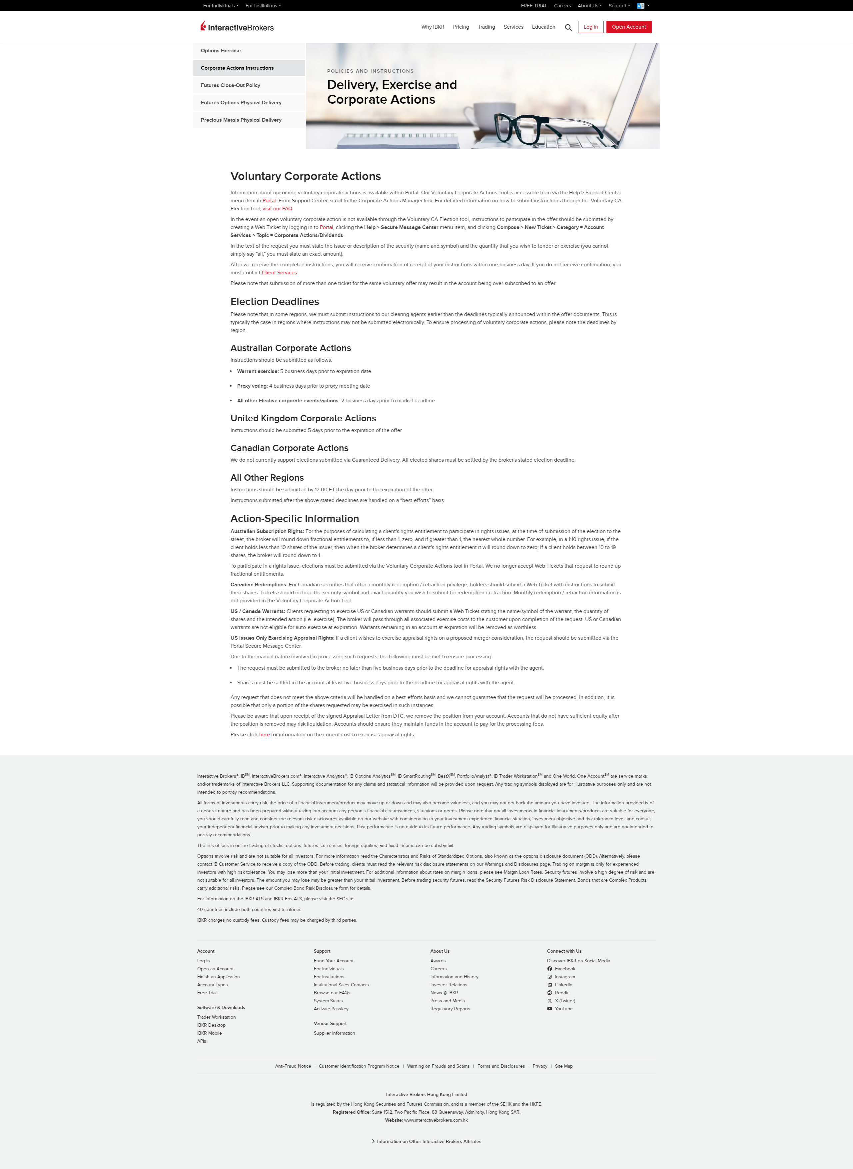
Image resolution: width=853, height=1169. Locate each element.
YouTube (563, 1009)
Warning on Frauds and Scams (438, 1066)
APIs (201, 1041)
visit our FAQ (277, 208)
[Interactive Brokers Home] (237, 25)
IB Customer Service (235, 864)
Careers (562, 6)
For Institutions (261, 6)
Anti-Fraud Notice (293, 1066)
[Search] (568, 27)
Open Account (629, 27)
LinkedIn (563, 985)
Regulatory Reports (450, 1009)
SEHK (505, 1104)
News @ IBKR (444, 993)
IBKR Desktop (211, 1025)
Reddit (561, 993)
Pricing (461, 27)
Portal (269, 200)
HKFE (535, 1104)
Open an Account (215, 969)
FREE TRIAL (534, 6)
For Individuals (219, 6)
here (264, 734)
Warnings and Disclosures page (517, 864)
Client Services (279, 272)
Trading (486, 27)
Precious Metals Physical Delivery (241, 120)
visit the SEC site (336, 899)
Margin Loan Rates (523, 872)
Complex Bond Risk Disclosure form (311, 888)
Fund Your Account (334, 961)
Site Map (564, 1066)
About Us (588, 6)
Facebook (564, 969)
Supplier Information (334, 1033)
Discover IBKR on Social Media (578, 961)
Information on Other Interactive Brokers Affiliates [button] (429, 1141)
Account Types (212, 985)
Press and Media (447, 1001)
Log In (591, 27)
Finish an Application (218, 977)
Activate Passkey (331, 1009)
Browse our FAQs (332, 993)
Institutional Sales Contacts (341, 985)
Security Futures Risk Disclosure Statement (530, 880)
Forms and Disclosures (501, 1066)
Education (543, 27)
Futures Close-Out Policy (230, 85)
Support (617, 6)
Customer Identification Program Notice (359, 1066)
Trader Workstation (216, 1017)
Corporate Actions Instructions (237, 68)
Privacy (540, 1066)
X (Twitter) (564, 1001)
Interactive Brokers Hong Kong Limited (426, 1094)
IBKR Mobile (209, 1033)
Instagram (564, 977)
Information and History (454, 977)
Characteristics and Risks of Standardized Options (430, 856)
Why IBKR (433, 27)
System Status (328, 1001)
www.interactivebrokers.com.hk (436, 1120)
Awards (438, 961)
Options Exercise (221, 50)
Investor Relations (448, 985)
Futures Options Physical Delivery (241, 102)
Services (513, 27)
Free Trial (207, 993)
